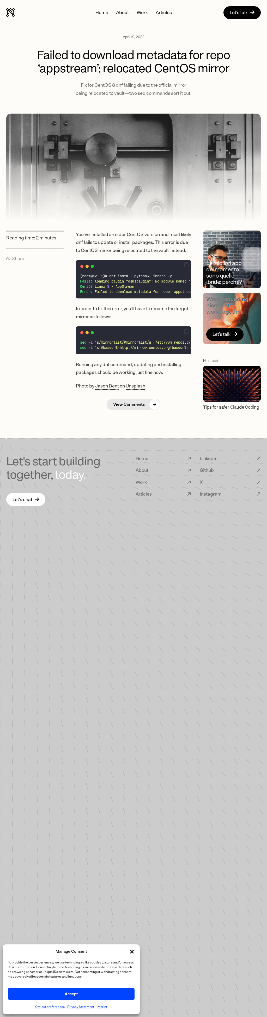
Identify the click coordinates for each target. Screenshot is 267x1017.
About (122, 12)
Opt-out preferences (50, 1007)
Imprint (102, 1007)
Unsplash (135, 386)
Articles (164, 12)
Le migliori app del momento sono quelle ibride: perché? (224, 272)
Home (101, 12)
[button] (132, 951)
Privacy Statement (80, 1007)
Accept (71, 994)
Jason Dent (107, 386)
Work (142, 12)
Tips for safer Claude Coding (231, 407)
